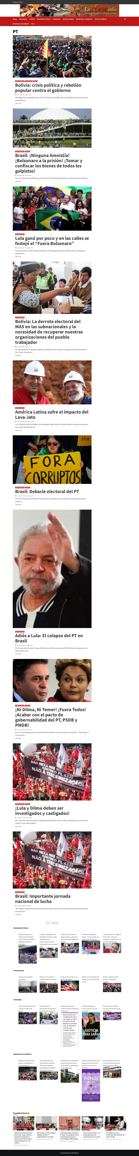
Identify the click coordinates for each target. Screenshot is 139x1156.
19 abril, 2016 (28, 729)
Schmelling (19, 94)
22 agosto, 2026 (71, 1141)
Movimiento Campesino (84, 19)
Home (15, 19)
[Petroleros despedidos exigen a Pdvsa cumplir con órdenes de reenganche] (91, 947)
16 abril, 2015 (28, 905)
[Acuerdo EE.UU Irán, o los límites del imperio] (70, 985)
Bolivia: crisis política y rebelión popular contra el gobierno (48, 87)
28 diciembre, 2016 (29, 421)
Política (32, 19)
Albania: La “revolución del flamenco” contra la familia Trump (90, 979)
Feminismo (56, 19)
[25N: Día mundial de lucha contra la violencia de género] (28, 1018)
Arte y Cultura (92, 1126)
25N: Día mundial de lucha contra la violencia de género (27, 1008)
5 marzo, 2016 (28, 817)
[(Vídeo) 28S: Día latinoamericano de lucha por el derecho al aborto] (49, 1018)
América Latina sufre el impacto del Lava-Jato (51, 414)
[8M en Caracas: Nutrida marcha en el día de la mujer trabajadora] (112, 1016)
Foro (32, 24)
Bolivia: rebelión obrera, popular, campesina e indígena (111, 979)
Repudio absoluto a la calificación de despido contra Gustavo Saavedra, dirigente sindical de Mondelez (27, 939)
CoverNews (65, 1153)
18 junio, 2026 (27, 94)
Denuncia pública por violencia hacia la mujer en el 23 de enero (70, 1008)
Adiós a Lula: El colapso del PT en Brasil (49, 638)
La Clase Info (20, 421)
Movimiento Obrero (43, 19)
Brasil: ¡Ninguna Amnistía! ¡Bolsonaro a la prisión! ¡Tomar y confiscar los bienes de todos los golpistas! (48, 163)
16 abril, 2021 (27, 346)
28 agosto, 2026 (26, 1145)
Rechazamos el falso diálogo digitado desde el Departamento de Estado (46, 1135)
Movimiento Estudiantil (21, 24)
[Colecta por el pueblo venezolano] (28, 986)
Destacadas (28, 81)
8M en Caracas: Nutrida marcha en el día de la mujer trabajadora (112, 1008)
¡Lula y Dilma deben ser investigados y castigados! (42, 810)
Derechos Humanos (26, 1126)
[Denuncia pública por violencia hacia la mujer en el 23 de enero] (70, 1029)
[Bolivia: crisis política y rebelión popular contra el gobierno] (49, 988)
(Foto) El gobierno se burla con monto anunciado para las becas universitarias (111, 1063)
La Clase (28, 487)
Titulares (17, 1126)
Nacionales (23, 19)
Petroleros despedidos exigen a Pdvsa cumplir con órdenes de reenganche (90, 936)
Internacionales (68, 19)
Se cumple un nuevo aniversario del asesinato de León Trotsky (115, 1135)
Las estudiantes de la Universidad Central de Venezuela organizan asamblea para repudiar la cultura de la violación (48, 1065)
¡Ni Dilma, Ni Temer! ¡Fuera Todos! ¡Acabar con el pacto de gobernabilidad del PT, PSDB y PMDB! (50, 717)
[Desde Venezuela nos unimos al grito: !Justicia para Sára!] (91, 1026)
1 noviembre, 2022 (28, 248)
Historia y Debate (101, 19)
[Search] (125, 19)
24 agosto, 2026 (48, 1139)
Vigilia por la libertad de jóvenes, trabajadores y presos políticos (26, 1063)
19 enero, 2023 (27, 175)
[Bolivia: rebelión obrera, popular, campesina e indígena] (112, 987)
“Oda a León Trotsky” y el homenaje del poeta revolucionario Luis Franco (91, 1135)
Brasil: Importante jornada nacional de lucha (42, 898)
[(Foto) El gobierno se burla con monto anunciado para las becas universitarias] (112, 1072)
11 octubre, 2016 (29, 645)
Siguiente (55, 923)
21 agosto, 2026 (94, 1139)
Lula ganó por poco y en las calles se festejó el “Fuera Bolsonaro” (52, 240)
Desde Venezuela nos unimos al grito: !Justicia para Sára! (89, 1008)
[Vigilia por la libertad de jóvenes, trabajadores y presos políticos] (28, 1073)
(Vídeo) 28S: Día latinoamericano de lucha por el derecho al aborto (48, 1008)
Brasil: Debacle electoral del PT (47, 491)
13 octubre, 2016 (29, 496)
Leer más (18, 103)
